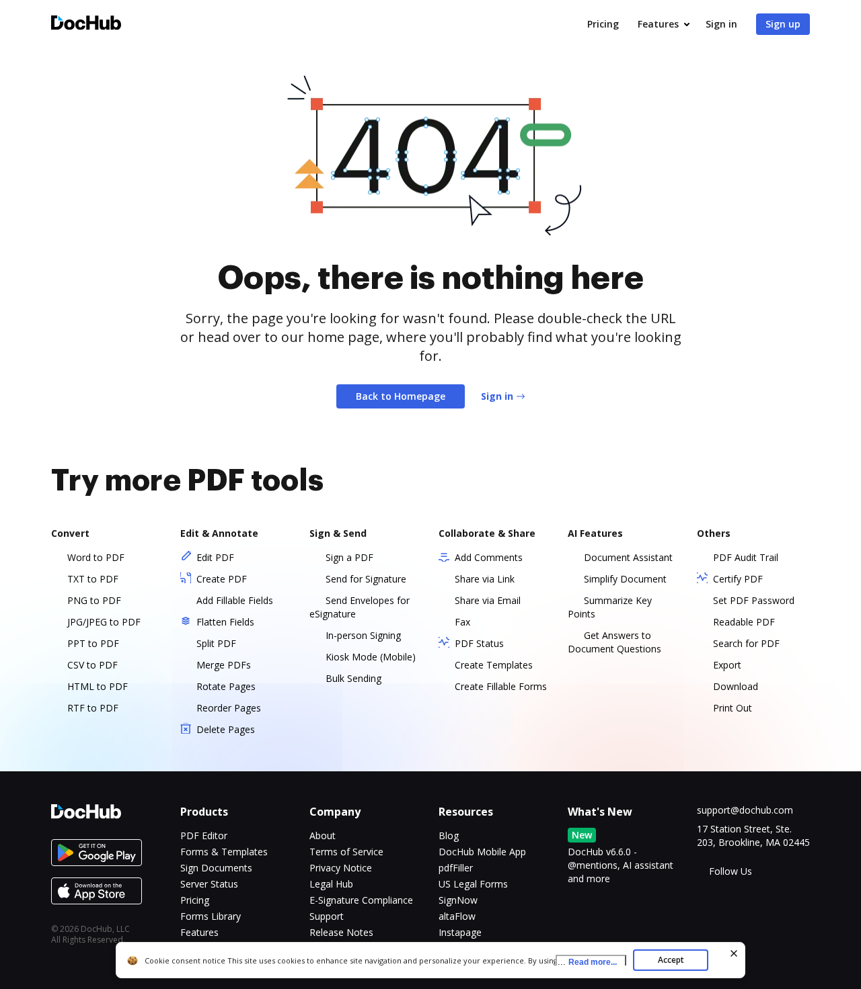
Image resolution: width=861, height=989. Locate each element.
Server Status (209, 883)
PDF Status (479, 643)
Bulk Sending (353, 678)
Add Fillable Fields (234, 600)
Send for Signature (366, 578)
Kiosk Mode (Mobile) (371, 656)
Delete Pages (225, 729)
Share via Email (488, 600)
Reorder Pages (228, 707)
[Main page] (86, 24)
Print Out (732, 707)
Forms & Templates (224, 851)
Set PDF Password (753, 600)
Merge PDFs (223, 664)
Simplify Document (625, 578)
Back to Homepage (400, 396)
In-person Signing (363, 635)
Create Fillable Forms (501, 686)
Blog (449, 835)
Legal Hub (331, 883)
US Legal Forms (473, 883)
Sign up (782, 23)
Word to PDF (95, 557)
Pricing (603, 23)
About (322, 835)
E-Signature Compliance (361, 900)
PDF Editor (203, 835)
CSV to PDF (92, 664)
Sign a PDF (349, 557)
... (587, 962)
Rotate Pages (226, 686)
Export (727, 664)
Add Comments (489, 557)
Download (735, 686)
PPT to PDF (93, 643)
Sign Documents (216, 867)
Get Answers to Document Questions (614, 642)
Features (658, 23)
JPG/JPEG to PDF (104, 621)
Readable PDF (744, 621)
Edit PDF (215, 557)
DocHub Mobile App (482, 851)
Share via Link (485, 578)
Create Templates (494, 664)
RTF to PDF (92, 707)
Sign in (721, 23)
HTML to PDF (97, 686)
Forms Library (210, 916)
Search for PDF (746, 643)
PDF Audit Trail (745, 557)
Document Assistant (628, 557)
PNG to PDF (94, 600)
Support (326, 916)
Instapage (460, 932)
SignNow (458, 900)
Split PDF (216, 643)
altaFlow (457, 916)
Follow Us (730, 871)
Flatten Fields (225, 621)
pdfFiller (456, 867)
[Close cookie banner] (734, 953)
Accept (671, 959)
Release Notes (341, 932)
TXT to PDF (92, 578)
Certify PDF (738, 578)
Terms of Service (346, 851)
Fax (462, 621)
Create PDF (221, 578)
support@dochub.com (745, 810)
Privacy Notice (340, 867)
